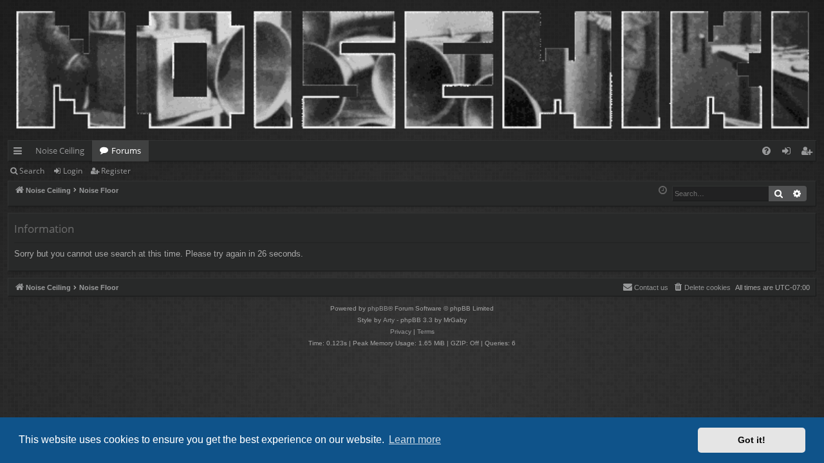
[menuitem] (766, 150)
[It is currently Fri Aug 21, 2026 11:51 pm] (663, 190)
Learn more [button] (415, 439)
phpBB (378, 308)
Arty (389, 319)
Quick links (20, 153)
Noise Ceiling (59, 150)
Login (72, 170)
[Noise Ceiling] (15, 3)
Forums (126, 150)
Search (31, 170)
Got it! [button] (751, 440)
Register (116, 170)
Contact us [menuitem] (651, 287)
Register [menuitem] (809, 153)
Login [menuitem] (789, 153)
